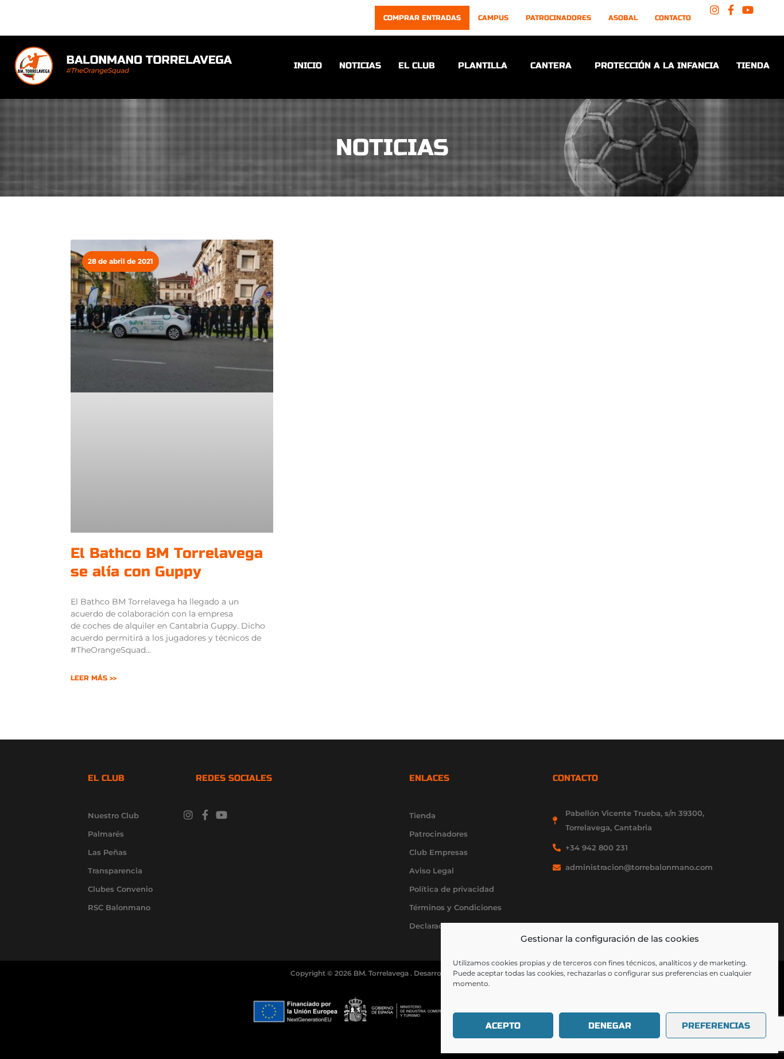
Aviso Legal (431, 870)
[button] (419, 66)
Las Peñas (107, 852)
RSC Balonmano (119, 907)
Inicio (308, 65)
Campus (493, 18)
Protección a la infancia (657, 65)
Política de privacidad (451, 889)
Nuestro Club (113, 815)
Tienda (753, 65)
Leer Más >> (94, 678)
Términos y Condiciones (455, 907)
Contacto (673, 18)
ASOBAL (623, 18)
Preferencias (716, 1026)
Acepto (503, 1026)
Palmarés (106, 833)
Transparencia (115, 870)
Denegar (609, 1026)
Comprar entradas (422, 18)
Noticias (360, 65)
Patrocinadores (558, 18)
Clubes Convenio (120, 889)
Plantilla (482, 65)
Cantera (551, 65)
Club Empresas (438, 852)
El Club (416, 65)
